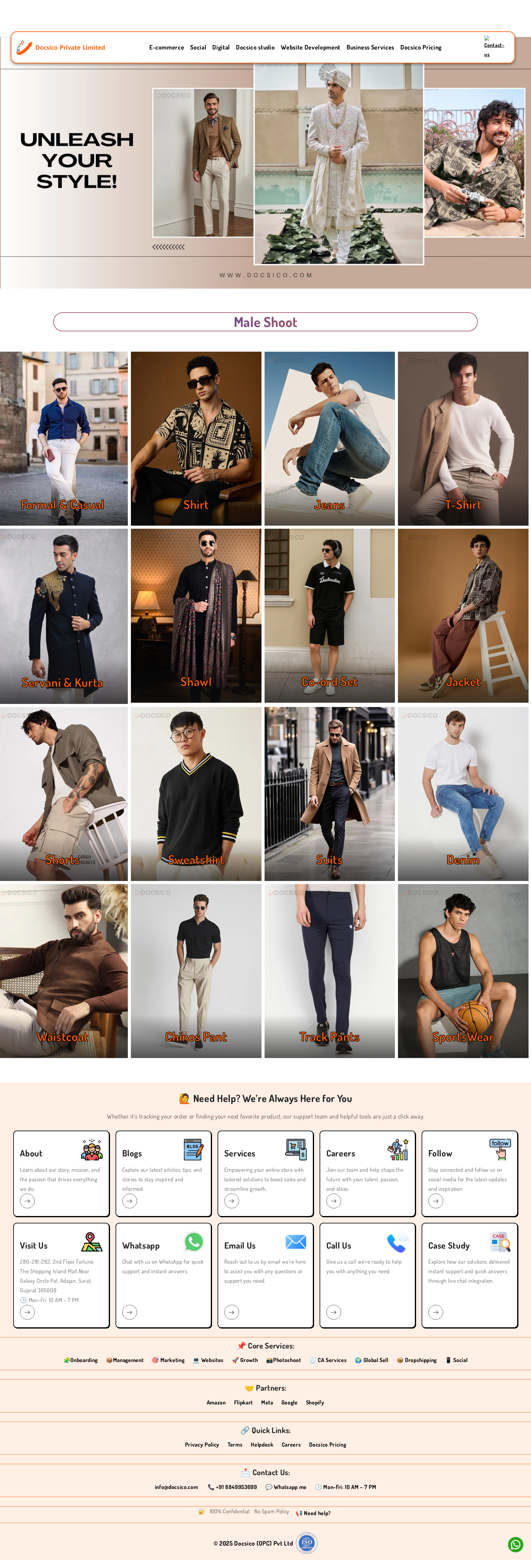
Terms (235, 1444)
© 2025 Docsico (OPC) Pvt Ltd (253, 1543)
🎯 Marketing (168, 1360)
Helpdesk (262, 1444)
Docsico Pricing (421, 47)
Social (198, 47)
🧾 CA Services (328, 1360)
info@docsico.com (177, 1486)
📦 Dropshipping (417, 1360)
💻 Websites (208, 1360)
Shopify (315, 1402)
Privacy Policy (202, 1444)
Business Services (370, 47)
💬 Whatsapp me (286, 1486)
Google (289, 1402)
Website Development (310, 47)
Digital (221, 47)
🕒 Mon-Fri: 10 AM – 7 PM (345, 1486)
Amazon (216, 1402)
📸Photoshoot (283, 1360)
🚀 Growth (245, 1360)
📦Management (125, 1360)
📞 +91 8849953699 (232, 1486)
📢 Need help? (313, 1513)
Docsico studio (255, 47)
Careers (291, 1444)
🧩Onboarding (81, 1360)
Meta (267, 1402)
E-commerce (166, 47)
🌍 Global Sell (371, 1360)
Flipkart (243, 1402)
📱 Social (456, 1360)
